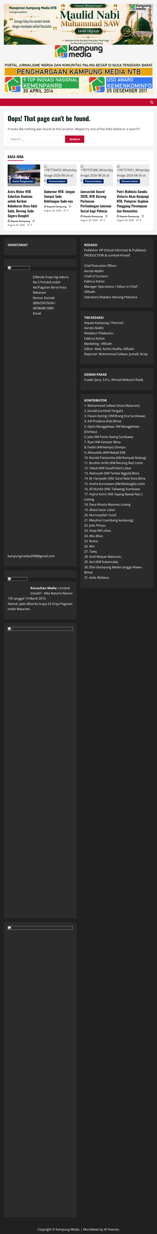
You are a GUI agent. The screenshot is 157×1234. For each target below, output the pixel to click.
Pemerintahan (57, 181)
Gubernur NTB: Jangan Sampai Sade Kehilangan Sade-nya (59, 196)
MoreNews (91, 1229)
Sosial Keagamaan (22, 181)
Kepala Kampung (20, 221)
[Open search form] (151, 102)
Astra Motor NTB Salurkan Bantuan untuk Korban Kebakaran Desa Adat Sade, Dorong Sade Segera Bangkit (22, 203)
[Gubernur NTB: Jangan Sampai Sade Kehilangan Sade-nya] (60, 175)
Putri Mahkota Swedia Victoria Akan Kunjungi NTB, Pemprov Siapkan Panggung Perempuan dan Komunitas (133, 201)
